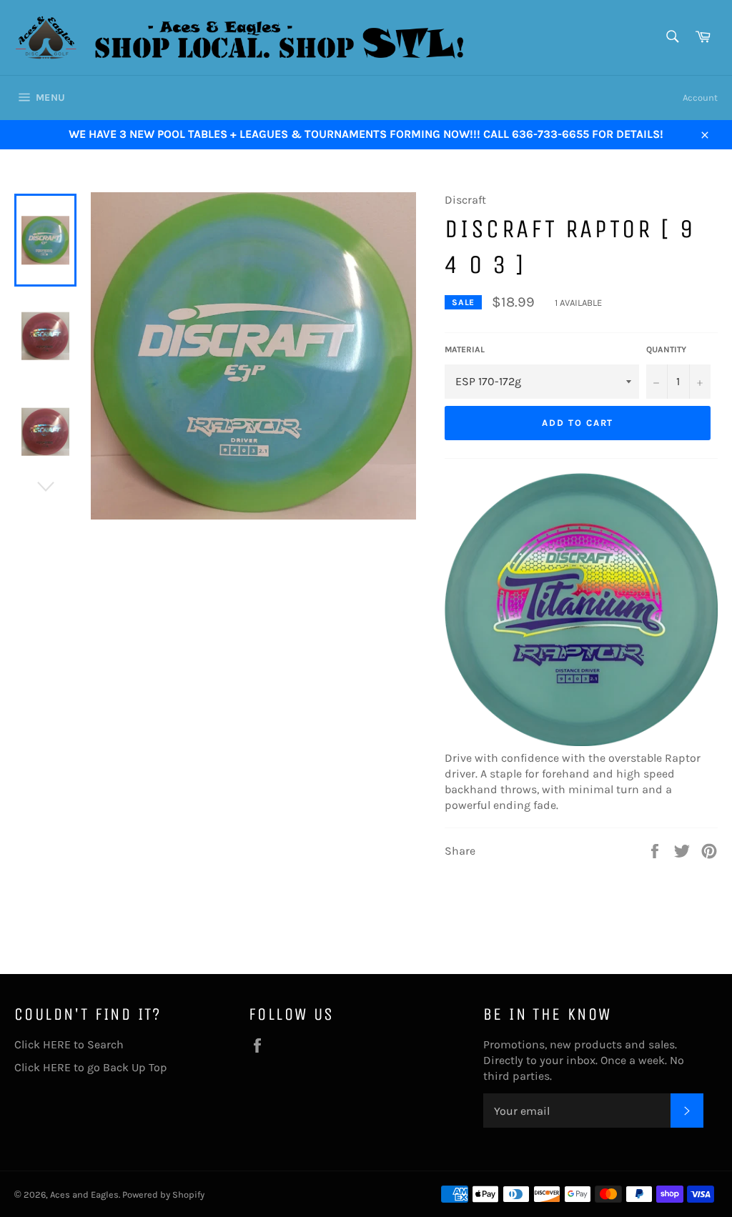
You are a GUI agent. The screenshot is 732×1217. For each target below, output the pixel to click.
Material (465, 349)
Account (700, 97)
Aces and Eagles (84, 1194)
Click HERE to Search (69, 1044)
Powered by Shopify (163, 1194)
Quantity (666, 349)
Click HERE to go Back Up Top (90, 1067)
